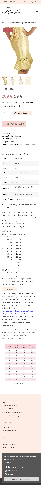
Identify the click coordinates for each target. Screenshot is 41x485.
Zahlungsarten (6, 427)
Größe (4, 113)
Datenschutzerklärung (9, 444)
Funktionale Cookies (16, 467)
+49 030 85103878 (9, 2)
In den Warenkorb (14, 124)
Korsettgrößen (6, 402)
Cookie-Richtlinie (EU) (8, 447)
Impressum (5, 441)
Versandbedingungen (9, 430)
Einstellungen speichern (21, 479)
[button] (5, 80)
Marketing (12, 474)
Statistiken (12, 471)
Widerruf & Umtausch (8, 434)
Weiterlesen (8, 462)
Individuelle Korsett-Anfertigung (12, 412)
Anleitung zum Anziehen (9, 406)
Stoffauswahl (9, 289)
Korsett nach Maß (7, 409)
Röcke (12, 142)
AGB (3, 437)
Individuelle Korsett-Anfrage (11, 416)
